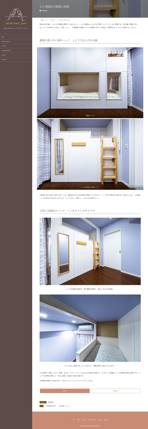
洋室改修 (44, 10)
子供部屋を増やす (51, 406)
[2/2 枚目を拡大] (141, 122)
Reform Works (6, 41)
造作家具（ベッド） (65, 406)
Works (78, 419)
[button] (65, 391)
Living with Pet (6, 50)
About (3, 55)
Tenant (4, 46)
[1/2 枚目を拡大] (141, 50)
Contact (4, 59)
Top (3, 37)
